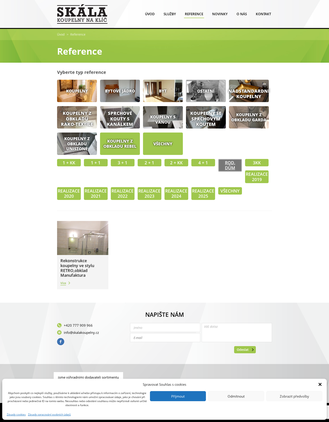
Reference (194, 14)
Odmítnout (236, 396)
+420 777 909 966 (78, 325)
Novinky (220, 14)
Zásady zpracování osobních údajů (49, 414)
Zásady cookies (16, 414)
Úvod (150, 14)
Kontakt (263, 14)
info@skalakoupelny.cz (81, 332)
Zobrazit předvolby (294, 396)
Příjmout (178, 396)
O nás (242, 14)
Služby (170, 14)
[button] (320, 384)
